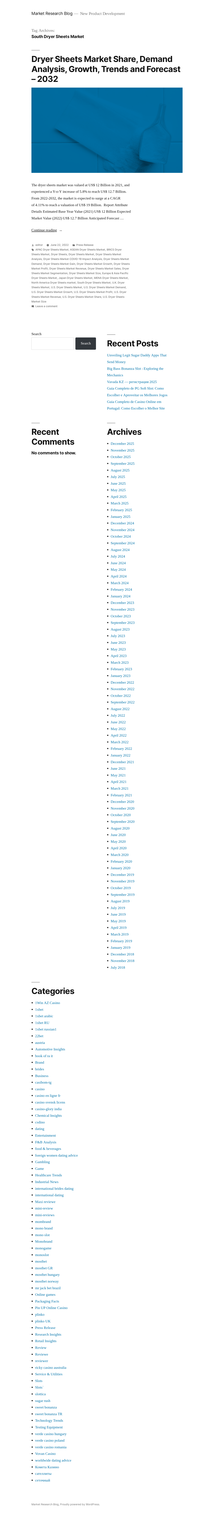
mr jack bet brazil (48, 1288)
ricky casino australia (50, 1367)
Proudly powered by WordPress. (80, 1504)
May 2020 (118, 841)
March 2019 (120, 934)
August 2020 (120, 828)
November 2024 (122, 530)
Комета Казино (47, 1467)
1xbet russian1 (46, 1029)
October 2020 (121, 815)
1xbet (39, 1009)
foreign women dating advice (56, 1155)
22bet (39, 1036)
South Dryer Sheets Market (94, 282)
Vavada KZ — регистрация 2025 (132, 382)
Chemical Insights (48, 1115)
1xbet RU (42, 1022)
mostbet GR (44, 1268)
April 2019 (119, 927)
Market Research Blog (51, 13)
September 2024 (123, 543)
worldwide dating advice (53, 1460)
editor (39, 245)
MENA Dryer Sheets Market (111, 278)
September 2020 (123, 821)
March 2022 (120, 742)
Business (41, 1076)
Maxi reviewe (45, 1201)
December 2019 (122, 874)
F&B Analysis (45, 1142)
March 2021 (120, 788)
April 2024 (119, 576)
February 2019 (121, 941)
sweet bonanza (46, 1407)
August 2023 (120, 629)
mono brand (44, 1228)
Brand (39, 1062)
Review (40, 1347)
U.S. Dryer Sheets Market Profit (93, 292)
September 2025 (123, 463)
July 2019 (118, 908)
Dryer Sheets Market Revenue (67, 268)
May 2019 (118, 921)
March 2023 (120, 662)
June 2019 (118, 914)
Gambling (42, 1162)
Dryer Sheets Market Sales (104, 268)
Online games (45, 1294)
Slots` (39, 1387)
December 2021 (122, 762)
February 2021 (121, 795)
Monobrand (43, 1241)
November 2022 (122, 689)
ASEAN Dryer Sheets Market (87, 249)
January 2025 (120, 516)
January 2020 (120, 868)
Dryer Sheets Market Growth (94, 263)
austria (40, 1042)
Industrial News (47, 1182)
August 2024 (120, 549)
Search (36, 334)
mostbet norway (47, 1281)
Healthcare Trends (48, 1175)
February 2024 (121, 589)
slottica (40, 1394)
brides (39, 1069)
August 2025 (120, 470)
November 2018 (122, 960)
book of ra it (44, 1056)
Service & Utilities (49, 1374)
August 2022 (120, 709)
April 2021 (119, 781)
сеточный (42, 1480)
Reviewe (41, 1354)
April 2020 (119, 848)
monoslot (42, 1255)
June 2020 (118, 835)
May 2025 (118, 490)
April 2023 (119, 655)
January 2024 (120, 596)
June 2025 (118, 483)
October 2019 (121, 888)
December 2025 (122, 443)
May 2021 (118, 775)
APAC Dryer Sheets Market (52, 249)
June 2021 (118, 768)
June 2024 (118, 563)
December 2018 (122, 954)
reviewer (41, 1361)
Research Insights (48, 1334)
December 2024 (122, 523)
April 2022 (119, 735)
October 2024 (121, 536)
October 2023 (121, 616)
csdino (40, 1122)
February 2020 (121, 861)
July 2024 (118, 556)
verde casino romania (51, 1447)
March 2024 (120, 583)
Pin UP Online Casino (51, 1307)
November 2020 (122, 808)
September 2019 (123, 894)
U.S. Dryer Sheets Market (66, 287)
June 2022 (118, 722)
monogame (43, 1248)
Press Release (84, 245)
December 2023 (122, 602)
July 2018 (118, 967)
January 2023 (120, 675)
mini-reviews (45, 1215)
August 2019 (120, 901)
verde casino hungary (51, 1434)
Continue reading (46, 230)
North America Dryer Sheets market (53, 282)
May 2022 (118, 729)
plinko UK (43, 1321)
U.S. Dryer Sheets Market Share (81, 296)
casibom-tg (43, 1082)
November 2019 (122, 881)
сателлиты (43, 1473)
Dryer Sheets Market (81, 254)
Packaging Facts (47, 1301)
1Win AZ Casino (47, 1002)
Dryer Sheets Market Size (85, 273)
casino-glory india (48, 1109)
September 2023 (123, 622)
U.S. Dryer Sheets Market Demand (105, 287)
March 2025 (120, 503)
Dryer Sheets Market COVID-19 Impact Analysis (72, 259)
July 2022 (118, 715)
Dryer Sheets (59, 254)
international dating (49, 1195)
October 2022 (121, 695)
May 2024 (118, 569)
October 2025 (121, 457)
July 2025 (118, 476)
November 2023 (122, 609)
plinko (39, 1314)
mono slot (42, 1235)
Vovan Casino (45, 1453)
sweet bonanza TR (48, 1414)
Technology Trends (49, 1420)
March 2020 (120, 854)
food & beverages (48, 1148)
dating (39, 1128)
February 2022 (121, 748)
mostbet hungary (47, 1274)
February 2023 (121, 669)
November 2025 (122, 450)
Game (39, 1168)
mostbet (41, 1261)
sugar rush (42, 1400)
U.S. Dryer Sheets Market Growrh (51, 292)
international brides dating (54, 1188)
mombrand (43, 1221)
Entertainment (45, 1135)
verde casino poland (50, 1440)
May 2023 (118, 649)
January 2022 (120, 755)
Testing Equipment (49, 1427)
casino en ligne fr (47, 1095)
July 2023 (118, 636)
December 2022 (122, 682)
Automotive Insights (50, 1049)
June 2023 (118, 642)
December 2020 (122, 801)
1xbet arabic (44, 1016)
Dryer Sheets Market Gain (59, 263)
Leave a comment (46, 306)
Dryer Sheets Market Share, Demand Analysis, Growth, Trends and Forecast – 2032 (105, 69)
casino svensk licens (50, 1102)
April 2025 (119, 496)
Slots (38, 1380)
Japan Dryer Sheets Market (75, 278)
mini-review (44, 1208)
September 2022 (123, 702)
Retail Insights (46, 1341)
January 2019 (120, 947)
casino (40, 1089)
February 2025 (121, 510)
